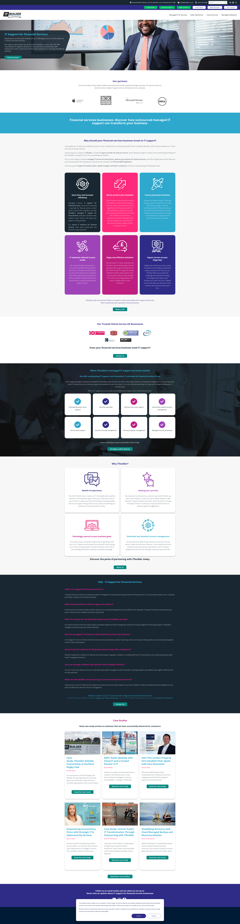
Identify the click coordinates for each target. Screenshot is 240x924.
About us (120, 567)
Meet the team (215, 7)
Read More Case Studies (120, 876)
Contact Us (120, 704)
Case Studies (151, 7)
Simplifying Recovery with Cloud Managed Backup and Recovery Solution (157, 832)
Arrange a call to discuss (120, 449)
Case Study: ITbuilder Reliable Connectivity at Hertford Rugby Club (80, 762)
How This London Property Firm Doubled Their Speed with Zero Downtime (156, 760)
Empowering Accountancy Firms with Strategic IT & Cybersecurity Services (81, 832)
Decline (154, 916)
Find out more (13, 57)
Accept (139, 916)
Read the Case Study (82, 792)
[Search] (225, 2)
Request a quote (167, 7)
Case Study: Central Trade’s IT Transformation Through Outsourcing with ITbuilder (119, 832)
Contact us (120, 356)
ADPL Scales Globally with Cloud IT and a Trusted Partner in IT (118, 760)
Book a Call (120, 309)
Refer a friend (183, 7)
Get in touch (231, 7)
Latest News (199, 7)
